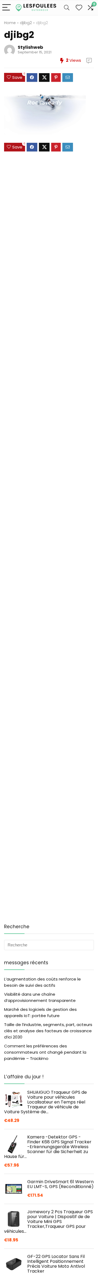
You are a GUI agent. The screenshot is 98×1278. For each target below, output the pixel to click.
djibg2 (26, 22)
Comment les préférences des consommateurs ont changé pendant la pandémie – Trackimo (45, 1052)
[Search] (66, 8)
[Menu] (6, 8)
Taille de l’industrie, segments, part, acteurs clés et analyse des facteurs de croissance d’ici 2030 (48, 1031)
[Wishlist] (79, 7)
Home (10, 22)
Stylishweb (30, 47)
